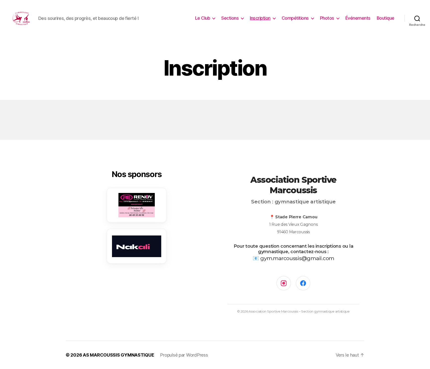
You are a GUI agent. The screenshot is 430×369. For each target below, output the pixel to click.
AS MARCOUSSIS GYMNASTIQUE (118, 355)
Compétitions (295, 18)
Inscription (260, 18)
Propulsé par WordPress (184, 355)
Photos (327, 18)
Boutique (385, 18)
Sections (230, 18)
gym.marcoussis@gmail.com (297, 258)
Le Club (202, 18)
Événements (358, 18)
